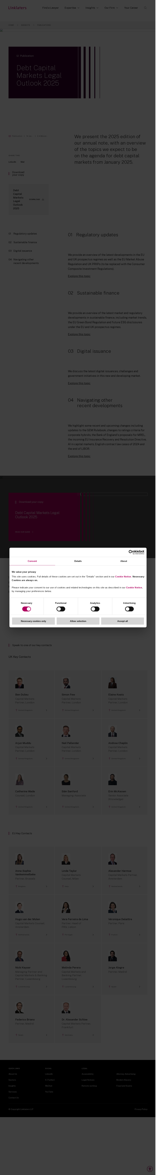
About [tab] (123, 561)
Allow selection (78, 621)
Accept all (122, 621)
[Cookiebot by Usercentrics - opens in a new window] (131, 552)
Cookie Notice (123, 576)
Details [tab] (78, 561)
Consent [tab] (32, 561)
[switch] (61, 608)
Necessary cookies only (33, 621)
